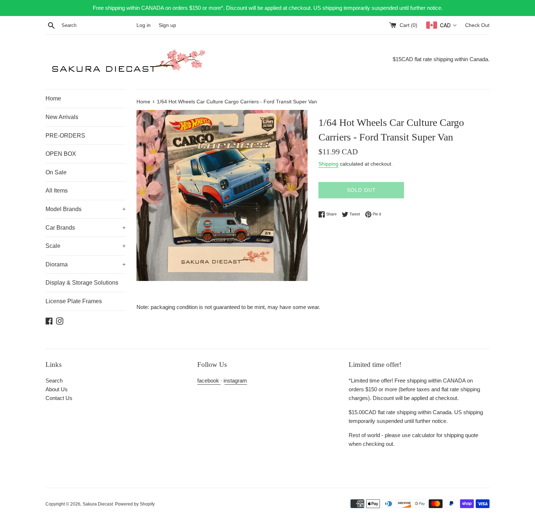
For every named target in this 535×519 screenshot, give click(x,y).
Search (54, 380)
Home (53, 98)
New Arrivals (61, 117)
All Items (56, 190)
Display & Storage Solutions (81, 283)
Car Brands (85, 228)
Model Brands (85, 209)
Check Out (477, 25)
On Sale (56, 172)
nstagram (236, 380)
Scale (85, 246)
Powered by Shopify (135, 504)
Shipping (328, 164)
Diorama (85, 264)
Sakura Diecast (98, 504)
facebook (209, 380)
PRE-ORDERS (65, 135)
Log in (143, 25)
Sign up (167, 25)
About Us (56, 389)
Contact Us (58, 398)
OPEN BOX (60, 154)
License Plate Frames (73, 301)
